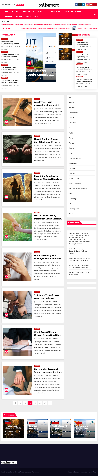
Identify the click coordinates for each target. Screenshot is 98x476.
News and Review (75, 183)
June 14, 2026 (8, 72)
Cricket (71, 118)
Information (73, 163)
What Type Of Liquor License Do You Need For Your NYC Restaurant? (47, 335)
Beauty (71, 102)
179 (45, 403)
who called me (28, 24)
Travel (19, 17)
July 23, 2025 (40, 182)
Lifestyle (72, 173)
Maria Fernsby (47, 78)
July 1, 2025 (40, 302)
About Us (76, 472)
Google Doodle (19, 24)
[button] (95, 14)
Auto (6, 12)
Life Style (8, 17)
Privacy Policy (93, 472)
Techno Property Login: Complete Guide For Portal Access (10, 57)
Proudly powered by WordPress (10, 472)
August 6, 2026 (8, 46)
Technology (28, 12)
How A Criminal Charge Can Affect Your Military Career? (46, 142)
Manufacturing (74, 178)
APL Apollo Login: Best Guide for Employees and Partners (9, 82)
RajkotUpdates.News (7, 24)
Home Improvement (73, 12)
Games (71, 148)
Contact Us (83, 472)
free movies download (60, 24)
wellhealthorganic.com (85, 24)
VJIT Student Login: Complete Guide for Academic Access (9, 70)
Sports (71, 193)
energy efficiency (72, 24)
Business (42, 12)
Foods (71, 138)
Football (72, 143)
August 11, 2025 (41, 109)
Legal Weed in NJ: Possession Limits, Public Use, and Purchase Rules (47, 105)
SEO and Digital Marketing (78, 188)
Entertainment (33, 17)
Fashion (71, 133)
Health (15, 12)
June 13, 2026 (8, 85)
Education (55, 12)
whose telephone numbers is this (43, 24)
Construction (73, 113)
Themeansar (35, 472)
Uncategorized (74, 209)
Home (70, 472)
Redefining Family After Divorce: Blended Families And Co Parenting (47, 179)
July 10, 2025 (40, 222)
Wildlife (71, 214)
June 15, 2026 (8, 59)
